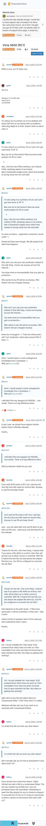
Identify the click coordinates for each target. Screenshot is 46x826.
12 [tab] (9, 40)
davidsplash (11, 16)
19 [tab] (36, 40)
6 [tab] (23, 37)
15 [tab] (21, 40)
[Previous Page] (3, 24)
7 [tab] (27, 37)
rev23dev (10, 116)
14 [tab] (17, 40)
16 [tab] (25, 40)
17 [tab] (28, 40)
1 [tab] (4, 37)
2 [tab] (7, 37)
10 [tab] (38, 37)
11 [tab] (42, 37)
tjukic (8, 143)
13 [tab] (13, 40)
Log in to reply (37, 53)
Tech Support (9, 49)
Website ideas (9, 12)
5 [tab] (19, 37)
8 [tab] (30, 37)
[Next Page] (42, 24)
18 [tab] (32, 40)
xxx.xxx (12, 363)
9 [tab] (34, 37)
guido (8, 86)
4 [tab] (15, 37)
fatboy (9, 640)
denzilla (9, 480)
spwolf (9, 65)
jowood (9, 446)
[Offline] (4, 64)
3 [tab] (11, 37)
